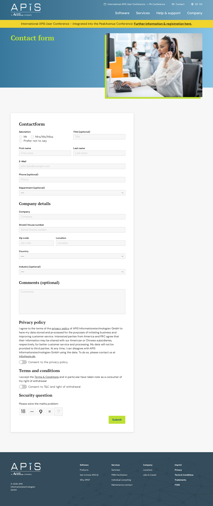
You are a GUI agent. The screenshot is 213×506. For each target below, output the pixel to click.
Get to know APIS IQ (89, 475)
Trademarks (180, 480)
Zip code (24, 237)
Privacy (178, 470)
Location (61, 237)
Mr (25, 137)
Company (194, 13)
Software (122, 13)
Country (23, 251)
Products (84, 470)
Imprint (178, 465)
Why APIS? (85, 480)
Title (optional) (81, 131)
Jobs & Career (149, 475)
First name (25, 148)
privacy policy (60, 328)
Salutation (25, 131)
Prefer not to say (35, 141)
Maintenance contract (121, 485)
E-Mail (22, 161)
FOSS (177, 485)
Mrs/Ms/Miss (44, 137)
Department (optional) (32, 187)
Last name (79, 148)
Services (143, 13)
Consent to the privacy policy (48, 362)
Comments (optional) (39, 282)
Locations (147, 470)
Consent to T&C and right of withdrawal (54, 387)
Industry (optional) (30, 266)
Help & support (168, 13)
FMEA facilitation (119, 475)
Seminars (115, 470)
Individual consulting (121, 480)
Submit (117, 419)
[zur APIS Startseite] (26, 9)
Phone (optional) (28, 174)
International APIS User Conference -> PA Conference (136, 4)
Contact (180, 4)
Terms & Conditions (46, 377)
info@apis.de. (27, 356)
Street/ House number (31, 224)
